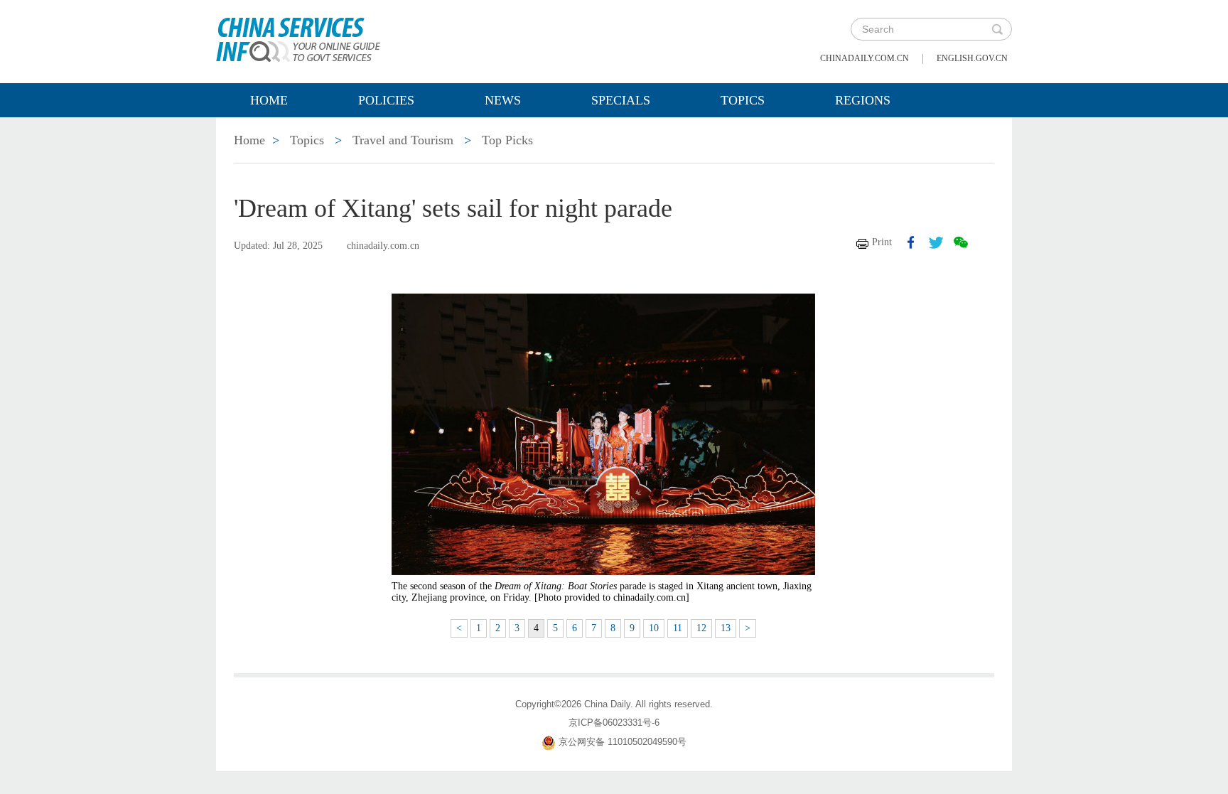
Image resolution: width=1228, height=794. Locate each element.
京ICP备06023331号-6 (614, 722)
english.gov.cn (972, 58)
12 (701, 628)
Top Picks (507, 140)
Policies (386, 100)
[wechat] (961, 242)
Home (269, 100)
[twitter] (936, 242)
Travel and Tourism (402, 140)
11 (677, 628)
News (503, 100)
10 (654, 628)
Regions (862, 100)
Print (882, 242)
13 (726, 628)
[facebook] (911, 242)
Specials (620, 100)
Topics (743, 100)
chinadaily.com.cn (864, 58)
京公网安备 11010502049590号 (622, 741)
